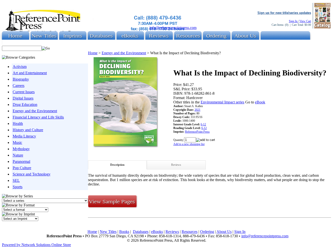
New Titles (108, 232)
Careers (18, 85)
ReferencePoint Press (197, 131)
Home (93, 53)
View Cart (305, 21)
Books (124, 232)
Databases (140, 232)
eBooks (157, 232)
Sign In (293, 21)
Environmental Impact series (222, 102)
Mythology (21, 149)
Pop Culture (22, 168)
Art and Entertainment (30, 73)
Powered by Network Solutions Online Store (36, 245)
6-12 (203, 124)
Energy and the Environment (35, 111)
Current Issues (24, 92)
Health (18, 123)
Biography (21, 79)
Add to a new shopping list (189, 144)
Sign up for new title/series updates (284, 13)
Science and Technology (31, 174)
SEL (16, 180)
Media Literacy (24, 136)
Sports (17, 187)
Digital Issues (23, 98)
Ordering (207, 232)
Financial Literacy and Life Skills (38, 117)
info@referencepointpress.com (172, 28)
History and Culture (28, 130)
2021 (197, 109)
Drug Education (25, 104)
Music (17, 142)
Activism (20, 67)
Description (117, 164)
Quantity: (178, 140)
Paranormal (21, 161)
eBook (260, 102)
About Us (224, 232)
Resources (189, 232)
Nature (18, 155)
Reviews (176, 164)
